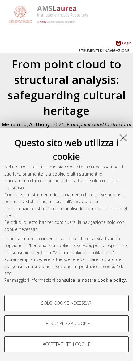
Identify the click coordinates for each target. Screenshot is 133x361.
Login (126, 43)
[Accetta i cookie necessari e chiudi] (123, 138)
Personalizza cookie (66, 323)
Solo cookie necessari (66, 303)
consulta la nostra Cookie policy (91, 280)
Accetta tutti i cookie (67, 344)
